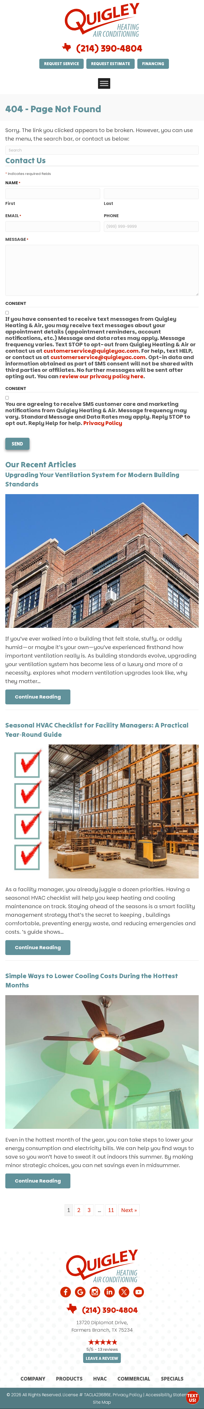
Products (69, 1378)
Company (32, 1378)
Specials (172, 1378)
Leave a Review (102, 1358)
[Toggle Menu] (104, 83)
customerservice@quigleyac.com (91, 351)
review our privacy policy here (101, 376)
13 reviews (108, 1349)
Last (108, 203)
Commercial (133, 1378)
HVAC (100, 1378)
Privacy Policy (102, 423)
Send (17, 444)
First (10, 203)
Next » (129, 1210)
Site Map (102, 1402)
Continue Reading (42, 696)
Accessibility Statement (170, 1395)
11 (111, 1210)
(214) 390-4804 (109, 48)
